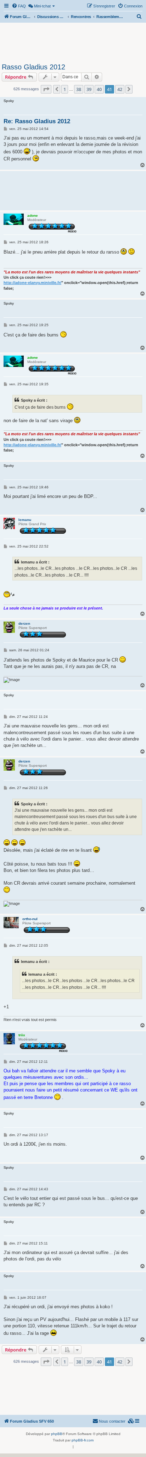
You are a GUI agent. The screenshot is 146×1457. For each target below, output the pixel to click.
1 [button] (64, 89)
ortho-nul (30, 919)
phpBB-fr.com (83, 1440)
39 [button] (88, 89)
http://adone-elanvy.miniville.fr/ (32, 282)
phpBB (56, 1434)
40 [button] (99, 89)
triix (21, 1035)
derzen (24, 623)
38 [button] (78, 89)
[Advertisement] (73, 41)
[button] (46, 89)
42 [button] (119, 89)
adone (32, 215)
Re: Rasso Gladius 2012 (37, 121)
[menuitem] (19, 6)
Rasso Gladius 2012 (33, 67)
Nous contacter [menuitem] (112, 1421)
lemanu (24, 520)
